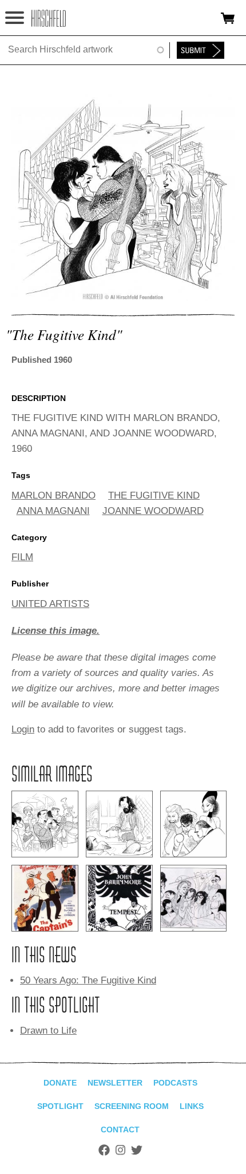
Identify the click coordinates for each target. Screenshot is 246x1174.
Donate (60, 1082)
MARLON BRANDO (53, 495)
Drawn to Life (48, 1030)
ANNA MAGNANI (53, 510)
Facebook (104, 1150)
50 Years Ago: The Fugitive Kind (88, 980)
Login (22, 729)
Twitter (136, 1150)
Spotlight (60, 1106)
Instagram (120, 1150)
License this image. (55, 630)
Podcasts (175, 1082)
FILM (22, 557)
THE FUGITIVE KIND (154, 495)
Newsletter (115, 1082)
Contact (120, 1129)
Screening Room (131, 1106)
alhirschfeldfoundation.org (48, 18)
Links (192, 1106)
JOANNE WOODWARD (153, 510)
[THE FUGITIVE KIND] (123, 298)
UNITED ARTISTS (50, 603)
